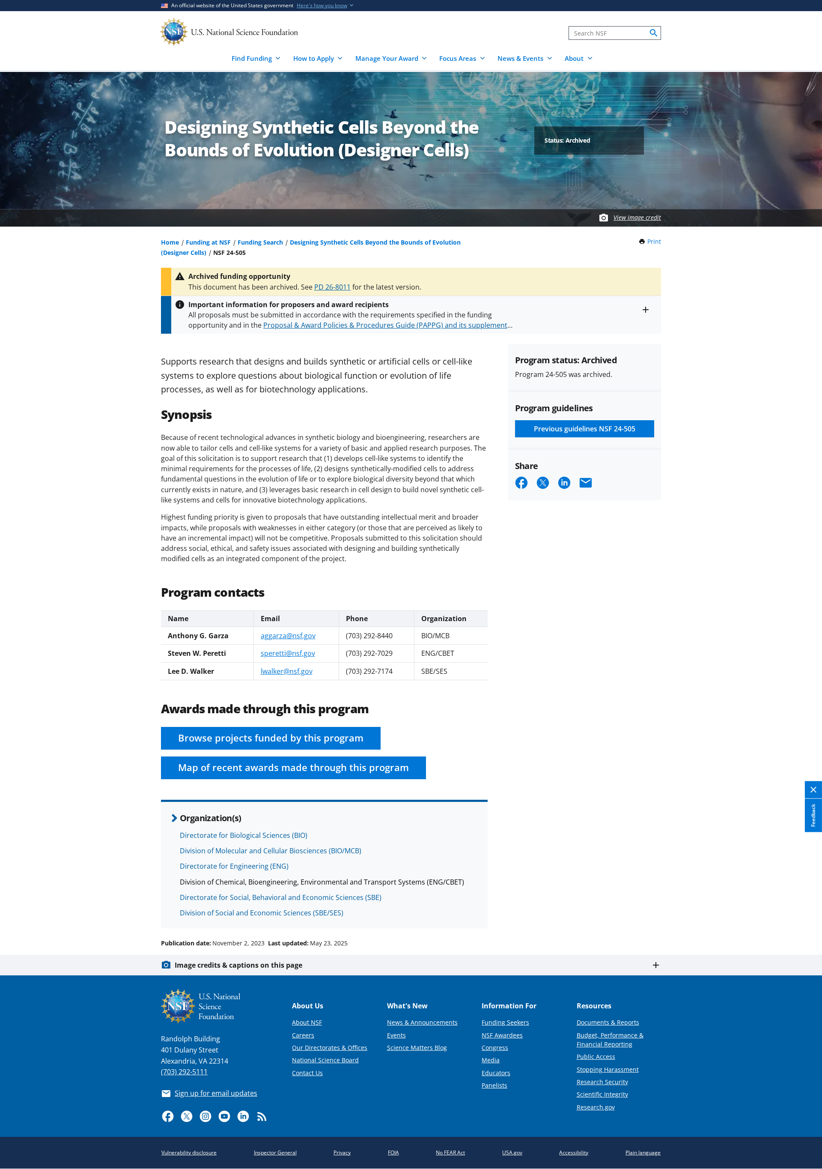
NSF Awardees (502, 1035)
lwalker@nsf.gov (287, 671)
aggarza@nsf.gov (288, 635)
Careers (303, 1035)
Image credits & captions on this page (238, 965)
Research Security (602, 1082)
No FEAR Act (450, 1152)
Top (803, 910)
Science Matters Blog (417, 1047)
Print (654, 241)
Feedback (813, 815)
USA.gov (512, 1152)
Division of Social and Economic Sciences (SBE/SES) (261, 913)
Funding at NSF (208, 242)
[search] (654, 33)
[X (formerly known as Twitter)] (187, 1116)
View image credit (637, 217)
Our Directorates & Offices (329, 1047)
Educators (496, 1073)
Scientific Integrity (602, 1094)
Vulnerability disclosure (189, 1152)
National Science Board (325, 1060)
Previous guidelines (584, 429)
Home (170, 242)
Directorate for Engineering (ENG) (234, 866)
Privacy (342, 1152)
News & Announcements (422, 1022)
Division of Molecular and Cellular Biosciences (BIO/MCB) (270, 850)
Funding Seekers (505, 1022)
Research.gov (596, 1107)
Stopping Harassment (608, 1069)
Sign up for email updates (216, 1093)
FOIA (393, 1152)
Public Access (596, 1056)
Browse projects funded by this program (270, 737)
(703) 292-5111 (184, 1071)
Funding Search (260, 242)
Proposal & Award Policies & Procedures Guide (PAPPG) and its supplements (387, 325)
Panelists (494, 1085)
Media (491, 1060)
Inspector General (275, 1152)
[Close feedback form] (813, 790)
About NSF (307, 1022)
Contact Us (307, 1073)
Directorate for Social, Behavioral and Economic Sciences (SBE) (280, 897)
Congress (495, 1047)
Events (396, 1035)
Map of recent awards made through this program (293, 767)
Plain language (643, 1152)
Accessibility (573, 1152)
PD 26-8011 (332, 287)
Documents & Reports (608, 1022)
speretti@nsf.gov (288, 653)
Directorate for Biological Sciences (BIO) (243, 835)
